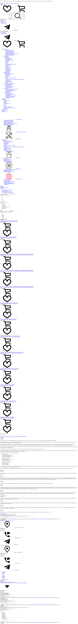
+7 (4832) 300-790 (3, 32)
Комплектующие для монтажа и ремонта (7, 72)
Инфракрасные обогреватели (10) (9, 183)
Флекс (7, 82)
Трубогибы (7, 80)
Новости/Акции (5, 110)
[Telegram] (3, 590)
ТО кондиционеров (5, 109)
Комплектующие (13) (7, 171)
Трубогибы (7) (6, 147)
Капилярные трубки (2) (7, 149)
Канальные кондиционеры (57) (9, 122)
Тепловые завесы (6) (7, 180)
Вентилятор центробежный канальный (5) (10, 169)
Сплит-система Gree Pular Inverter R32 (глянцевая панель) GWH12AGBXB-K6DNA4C (13, 436)
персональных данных (15, 597)
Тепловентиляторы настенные (10, 96)
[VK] (1, 590)
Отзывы (5, 101)
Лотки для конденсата (9, 58)
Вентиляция (6, 88)
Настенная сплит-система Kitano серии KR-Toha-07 (8, 237)
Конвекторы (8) (6, 184)
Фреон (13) (5, 144)
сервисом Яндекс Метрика (33, 597)
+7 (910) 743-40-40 (3, 23)
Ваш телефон (2, 596)
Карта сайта (2, 581)
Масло (7, 63)
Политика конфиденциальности (5, 582)
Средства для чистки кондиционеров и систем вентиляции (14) (14, 146)
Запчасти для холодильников (6, 56)
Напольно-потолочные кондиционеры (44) (10, 123)
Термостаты (7, 61)
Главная (3, 98)
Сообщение (2, 603)
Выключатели (8, 67)
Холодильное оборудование (8, 84)
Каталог (3, 48)
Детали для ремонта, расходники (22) (9, 145)
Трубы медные (8, 74)
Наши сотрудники (7, 100)
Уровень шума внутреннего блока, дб (6, 211)
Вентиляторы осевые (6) (7, 170)
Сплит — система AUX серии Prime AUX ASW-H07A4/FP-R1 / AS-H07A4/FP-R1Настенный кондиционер (16, 287)
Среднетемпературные (9, 87)
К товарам (2, 186)
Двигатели (7, 68)
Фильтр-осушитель (9, 64)
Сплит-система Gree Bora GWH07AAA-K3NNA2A (8, 319)
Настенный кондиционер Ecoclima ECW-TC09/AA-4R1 (8, 303)
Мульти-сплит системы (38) (8, 120)
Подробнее (2, 188)
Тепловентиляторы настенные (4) (9, 182)
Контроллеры (8, 71)
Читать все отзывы (3, 513)
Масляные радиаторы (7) (8, 179)
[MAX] (5, 590)
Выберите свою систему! (4, 187)
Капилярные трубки (9, 81)
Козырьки (7, 76)
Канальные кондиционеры (10, 52)
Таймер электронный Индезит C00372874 (6, 385)
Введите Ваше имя (3, 516)
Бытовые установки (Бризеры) (10, 90)
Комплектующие (8, 85)
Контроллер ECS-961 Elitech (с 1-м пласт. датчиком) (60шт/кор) (10, 336)
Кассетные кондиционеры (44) (8, 121)
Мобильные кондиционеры (10, 55)
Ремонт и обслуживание (7, 106)
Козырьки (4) (6, 143)
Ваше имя (1, 595)
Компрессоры (8, 65)
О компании (4, 99)
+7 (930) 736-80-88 (3, 33)
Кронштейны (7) (6, 142)
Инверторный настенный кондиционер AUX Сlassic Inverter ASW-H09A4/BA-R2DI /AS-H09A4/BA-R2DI (16, 254)
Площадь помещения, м (4, 194)
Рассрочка (5, 108)
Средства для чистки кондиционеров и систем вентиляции (15, 79)
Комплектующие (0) (7, 160)
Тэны (6, 62)
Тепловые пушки (8, 95)
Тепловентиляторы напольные (10, 94)
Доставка (5, 102)
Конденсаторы (8, 70)
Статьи (5, 104)
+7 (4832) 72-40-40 (3, 22)
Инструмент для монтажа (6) (8, 141)
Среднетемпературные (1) (8, 161)
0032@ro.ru (4, 545)
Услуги (3, 105)
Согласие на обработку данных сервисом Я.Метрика (19, 582)
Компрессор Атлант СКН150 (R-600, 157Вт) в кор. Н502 (9, 369)
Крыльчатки (8, 57)
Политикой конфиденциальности (48, 597)
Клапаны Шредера (9, 69)
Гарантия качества (3, 572)
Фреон (7, 66)
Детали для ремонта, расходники (11, 77)
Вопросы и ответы (7, 103)
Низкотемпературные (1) (8, 159)
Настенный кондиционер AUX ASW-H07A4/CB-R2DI (8, 221)
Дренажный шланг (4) (7, 148)
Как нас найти (2, 580)
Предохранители (8, 59)
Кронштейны (8, 75)
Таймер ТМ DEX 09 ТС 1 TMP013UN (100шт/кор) (8, 401)
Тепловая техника (6, 92)
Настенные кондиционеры (10, 50)
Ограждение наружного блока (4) (9, 150)
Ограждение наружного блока (10, 83)
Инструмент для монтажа (10, 73)
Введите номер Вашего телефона (20, 516)
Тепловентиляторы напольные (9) (9, 181)
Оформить (2, 593)
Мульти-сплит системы (9, 51)
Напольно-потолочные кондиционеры (12, 53)
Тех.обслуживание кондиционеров (9, 107)
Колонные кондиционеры (10, 54)
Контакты (3, 111)
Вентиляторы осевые (9, 89)
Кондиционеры (6, 49)
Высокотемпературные (9, 86)
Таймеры (7, 60)
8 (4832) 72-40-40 (27, 466)
